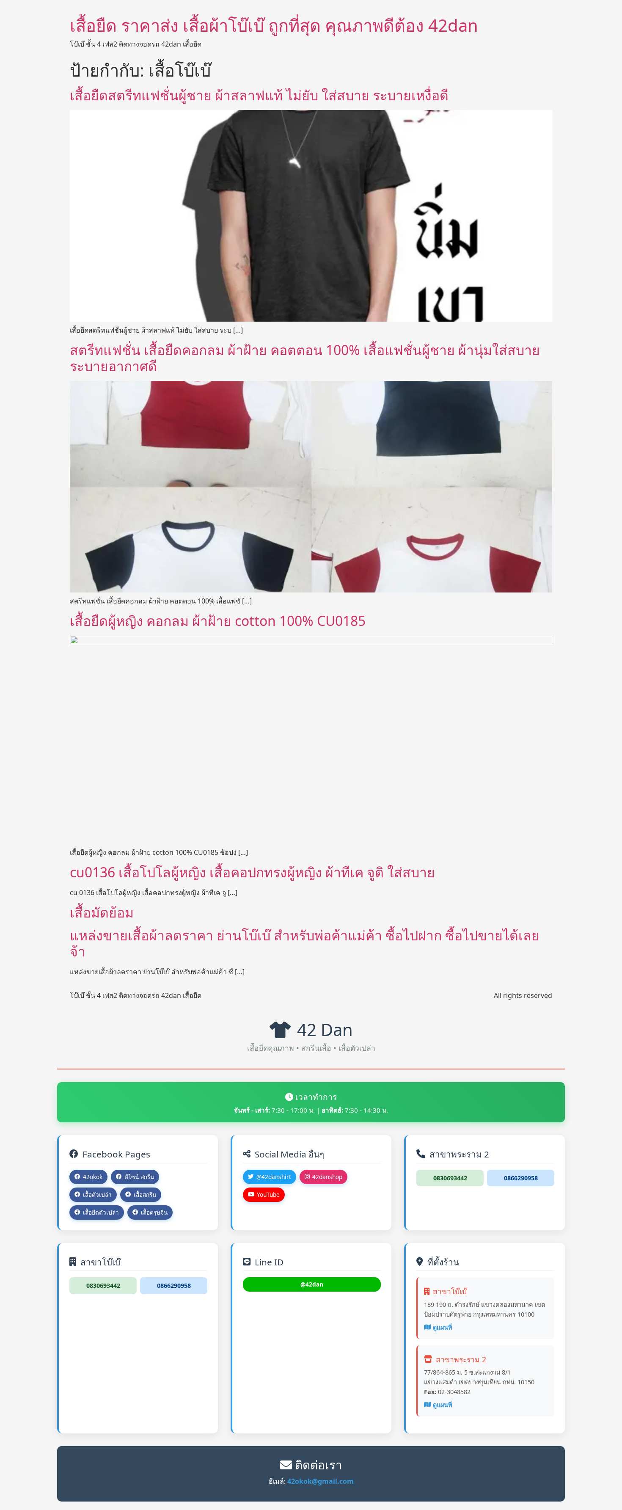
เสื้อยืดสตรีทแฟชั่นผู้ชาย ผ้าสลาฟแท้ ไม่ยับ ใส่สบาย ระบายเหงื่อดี (259, 95)
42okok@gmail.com (320, 1481)
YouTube (268, 1194)
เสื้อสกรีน (145, 1194)
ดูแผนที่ (442, 1327)
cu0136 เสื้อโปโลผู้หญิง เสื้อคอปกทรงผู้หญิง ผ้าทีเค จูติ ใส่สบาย (252, 872)
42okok (92, 1177)
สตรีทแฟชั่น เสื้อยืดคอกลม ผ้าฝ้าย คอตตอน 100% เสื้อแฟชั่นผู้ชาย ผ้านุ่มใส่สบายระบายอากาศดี (305, 358)
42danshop (327, 1177)
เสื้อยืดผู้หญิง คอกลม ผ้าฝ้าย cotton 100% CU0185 (218, 621)
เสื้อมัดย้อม (102, 912)
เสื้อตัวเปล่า (97, 1194)
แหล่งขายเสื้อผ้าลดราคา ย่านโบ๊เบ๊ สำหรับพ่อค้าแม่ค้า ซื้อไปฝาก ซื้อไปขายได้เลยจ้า (304, 943)
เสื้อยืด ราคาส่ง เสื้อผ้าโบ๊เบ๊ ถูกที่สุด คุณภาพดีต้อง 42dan (274, 25)
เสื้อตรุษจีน (154, 1212)
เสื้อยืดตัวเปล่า (101, 1212)
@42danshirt (273, 1177)
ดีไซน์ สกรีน (139, 1177)
